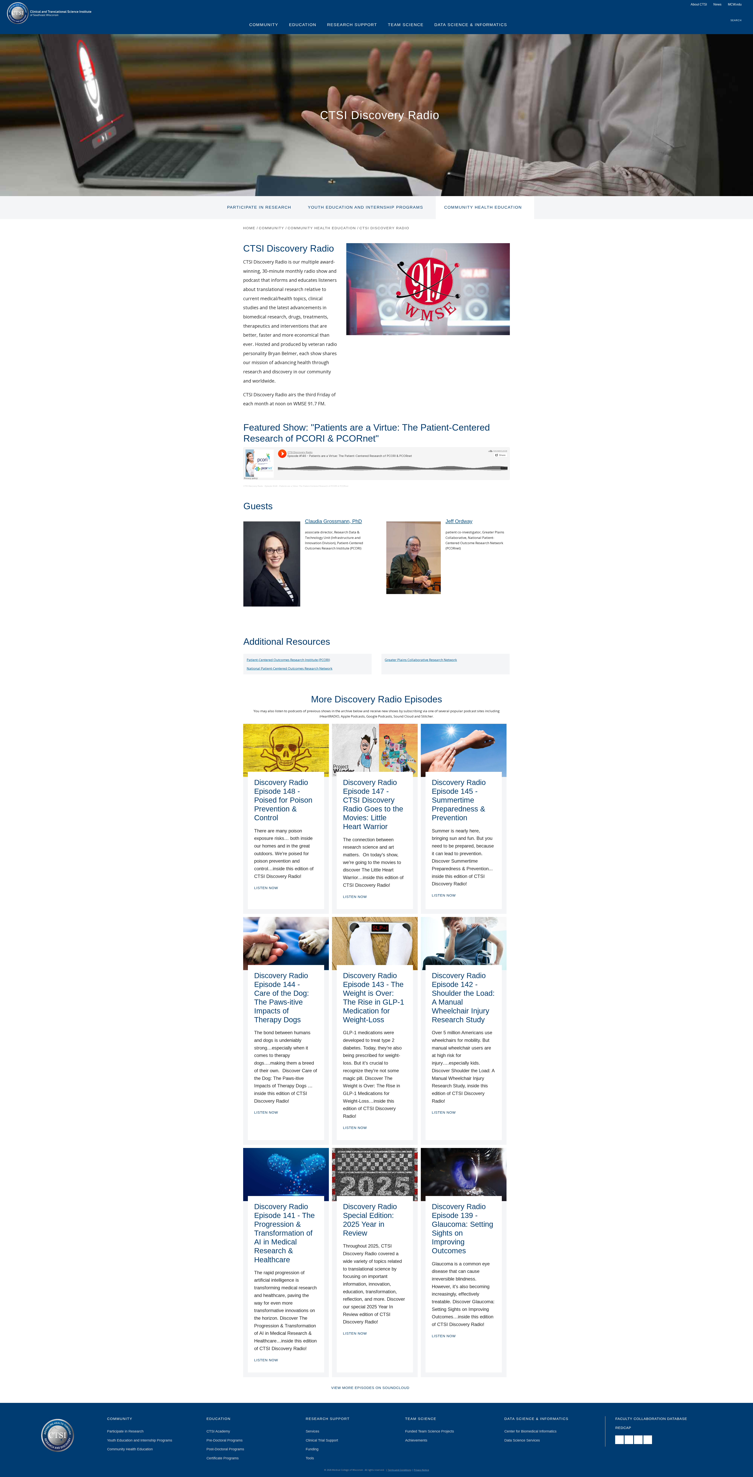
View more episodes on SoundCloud (370, 1388)
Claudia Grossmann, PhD (333, 521)
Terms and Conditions (399, 1469)
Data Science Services (522, 1440)
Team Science (406, 24)
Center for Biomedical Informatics (530, 1431)
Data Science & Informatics (470, 24)
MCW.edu (735, 4)
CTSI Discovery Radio (253, 486)
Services (312, 1431)
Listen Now (266, 888)
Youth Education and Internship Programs (365, 207)
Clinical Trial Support (322, 1440)
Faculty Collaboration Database (651, 1419)
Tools (310, 1458)
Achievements (416, 1440)
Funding (312, 1449)
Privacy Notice (421, 1469)
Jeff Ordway (459, 521)
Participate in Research (259, 207)
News (717, 4)
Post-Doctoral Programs (225, 1449)
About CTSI (699, 4)
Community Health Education (483, 207)
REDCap (623, 1428)
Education (302, 24)
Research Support (352, 24)
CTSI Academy (218, 1431)
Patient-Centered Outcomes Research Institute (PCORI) (288, 660)
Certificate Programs (222, 1458)
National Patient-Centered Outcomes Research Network (289, 668)
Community (263, 24)
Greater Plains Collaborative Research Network (421, 660)
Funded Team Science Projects (429, 1431)
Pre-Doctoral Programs (224, 1440)
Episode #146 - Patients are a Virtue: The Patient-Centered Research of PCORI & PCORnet (306, 486)
